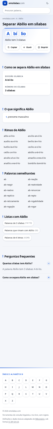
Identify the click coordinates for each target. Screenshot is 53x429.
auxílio (11, 141)
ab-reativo (8, 190)
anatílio (12, 163)
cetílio (10, 152)
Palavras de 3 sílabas (18, 223)
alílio (9, 136)
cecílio (34, 147)
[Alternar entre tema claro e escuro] (47, 3)
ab (5, 179)
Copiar (14, 47)
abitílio (35, 152)
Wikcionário (40, 419)
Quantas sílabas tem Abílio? (17, 263)
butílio (10, 147)
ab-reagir (8, 184)
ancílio (35, 136)
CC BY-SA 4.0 (13, 422)
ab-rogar (32, 206)
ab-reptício (9, 195)
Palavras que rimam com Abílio (21, 230)
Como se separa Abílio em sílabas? (21, 277)
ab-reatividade (35, 184)
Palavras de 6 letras (17, 237)
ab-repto (32, 195)
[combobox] (27, 10)
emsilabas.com (9, 18)
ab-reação (32, 179)
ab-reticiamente (11, 201)
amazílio (37, 158)
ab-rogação (9, 206)
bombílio (37, 163)
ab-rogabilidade (35, 201)
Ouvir (29, 47)
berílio (35, 141)
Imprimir (45, 47)
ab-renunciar (34, 190)
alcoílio (11, 158)
